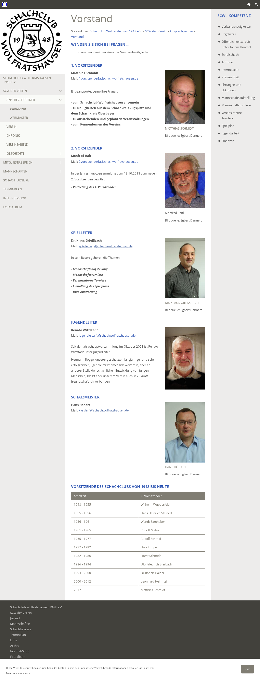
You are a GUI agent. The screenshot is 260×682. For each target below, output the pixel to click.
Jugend (15, 618)
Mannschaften (20, 624)
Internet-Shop (19, 651)
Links (13, 640)
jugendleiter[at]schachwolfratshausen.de (107, 335)
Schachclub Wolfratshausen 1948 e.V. (116, 31)
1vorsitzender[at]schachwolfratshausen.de (108, 78)
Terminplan (18, 635)
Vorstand (77, 37)
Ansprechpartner (181, 31)
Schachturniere (20, 629)
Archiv (14, 646)
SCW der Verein (156, 31)
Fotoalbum (17, 657)
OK (247, 669)
